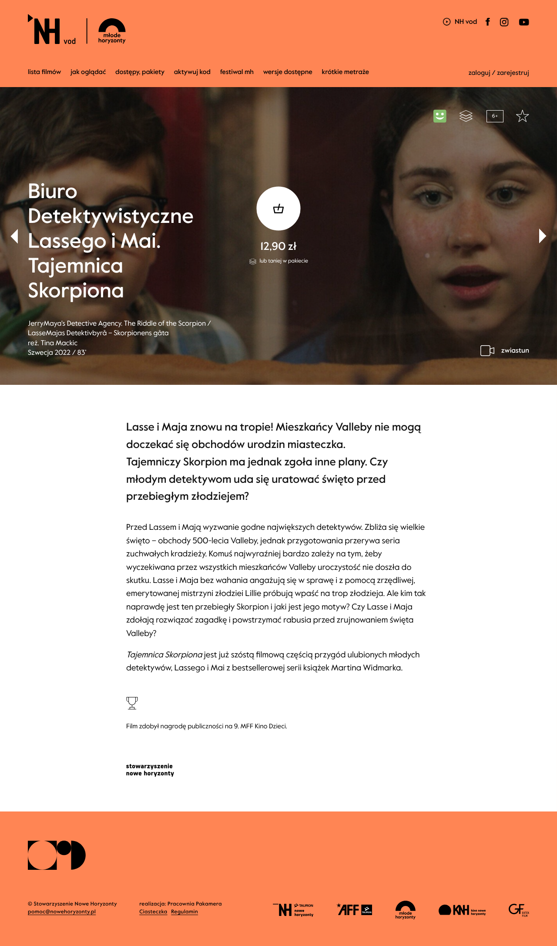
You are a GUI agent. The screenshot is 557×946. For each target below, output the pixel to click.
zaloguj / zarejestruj (498, 73)
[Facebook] (488, 27)
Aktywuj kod (192, 72)
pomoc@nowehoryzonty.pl (62, 912)
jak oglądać (88, 72)
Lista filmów (44, 72)
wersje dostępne (287, 72)
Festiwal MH (237, 72)
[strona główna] (126, 29)
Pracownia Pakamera (195, 904)
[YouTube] (523, 27)
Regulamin (184, 912)
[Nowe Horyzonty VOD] (460, 22)
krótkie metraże (345, 72)
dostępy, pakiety (139, 72)
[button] (542, 236)
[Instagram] (504, 27)
